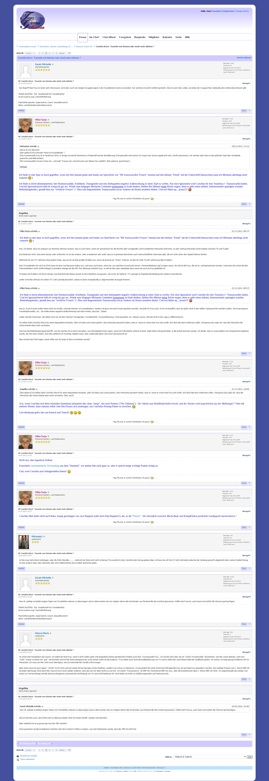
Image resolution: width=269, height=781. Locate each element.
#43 (249, 224)
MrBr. (135, 771)
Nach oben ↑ (161, 768)
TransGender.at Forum (27, 47)
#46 (249, 511)
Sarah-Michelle (43, 64)
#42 (249, 139)
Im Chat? (94, 37)
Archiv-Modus (136, 768)
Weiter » (62, 53)
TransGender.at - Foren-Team (163, 771)
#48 (249, 597)
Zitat (244, 111)
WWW (21, 111)
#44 (249, 382)
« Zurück (28, 53)
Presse (136, 516)
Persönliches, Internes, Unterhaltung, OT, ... (56, 47)
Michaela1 (37, 536)
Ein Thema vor (44, 744)
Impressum (127, 768)
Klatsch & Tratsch (82, 47)
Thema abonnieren (27, 759)
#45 (249, 455)
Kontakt (106, 768)
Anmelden (216, 11)
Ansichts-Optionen (244, 58)
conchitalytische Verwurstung (45, 465)
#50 (249, 699)
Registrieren (228, 11)
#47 (249, 556)
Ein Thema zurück (27, 744)
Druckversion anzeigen (28, 756)
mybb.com (119, 771)
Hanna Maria (42, 633)
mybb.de (125, 771)
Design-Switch (242, 11)
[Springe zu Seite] (69, 53)
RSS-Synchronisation (149, 768)
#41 (249, 83)
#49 (249, 652)
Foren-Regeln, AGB (116, 768)
